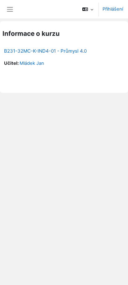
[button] (87, 9)
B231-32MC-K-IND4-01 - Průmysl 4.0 (45, 51)
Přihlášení (113, 9)
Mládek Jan (32, 63)
